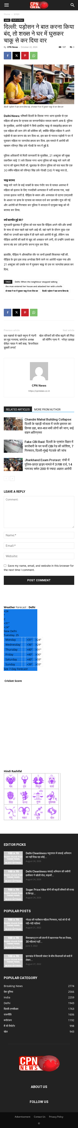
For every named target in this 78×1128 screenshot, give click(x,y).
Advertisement (22, 1116)
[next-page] (12, 478)
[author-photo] (39, 380)
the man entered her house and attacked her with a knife (33, 286)
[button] (6, 5)
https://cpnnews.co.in (39, 391)
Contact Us (39, 1116)
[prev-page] (6, 478)
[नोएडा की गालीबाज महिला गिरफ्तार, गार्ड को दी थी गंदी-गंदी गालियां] (13, 924)
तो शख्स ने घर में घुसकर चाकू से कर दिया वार (21, 290)
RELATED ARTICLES (18, 409)
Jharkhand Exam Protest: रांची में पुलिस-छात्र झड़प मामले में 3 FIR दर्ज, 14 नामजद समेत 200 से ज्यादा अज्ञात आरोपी (48, 464)
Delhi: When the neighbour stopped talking (36, 281)
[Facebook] (7, 55)
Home (7, 14)
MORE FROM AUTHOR (47, 409)
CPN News (12, 47)
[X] (16, 55)
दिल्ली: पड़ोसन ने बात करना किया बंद (55, 290)
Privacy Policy (56, 1116)
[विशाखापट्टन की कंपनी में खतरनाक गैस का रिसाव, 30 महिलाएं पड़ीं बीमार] (13, 942)
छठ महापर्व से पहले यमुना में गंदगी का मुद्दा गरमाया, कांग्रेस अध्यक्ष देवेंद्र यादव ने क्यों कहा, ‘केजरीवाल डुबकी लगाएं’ (21, 341)
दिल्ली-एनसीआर (17, 20)
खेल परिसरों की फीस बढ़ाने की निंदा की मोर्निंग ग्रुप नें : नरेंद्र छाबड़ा (56, 337)
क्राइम (16, 14)
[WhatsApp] (33, 55)
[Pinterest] (25, 55)
